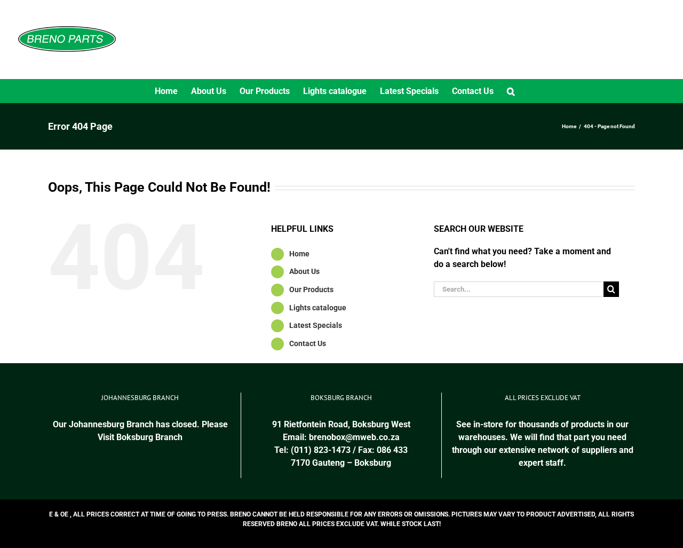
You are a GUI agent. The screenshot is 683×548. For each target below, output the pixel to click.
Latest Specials (315, 325)
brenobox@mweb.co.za (354, 437)
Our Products (311, 289)
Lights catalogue (317, 307)
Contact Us (307, 343)
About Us (304, 271)
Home (299, 253)
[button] (511, 91)
